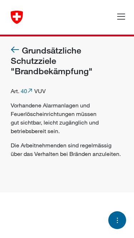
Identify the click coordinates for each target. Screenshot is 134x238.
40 (24, 91)
